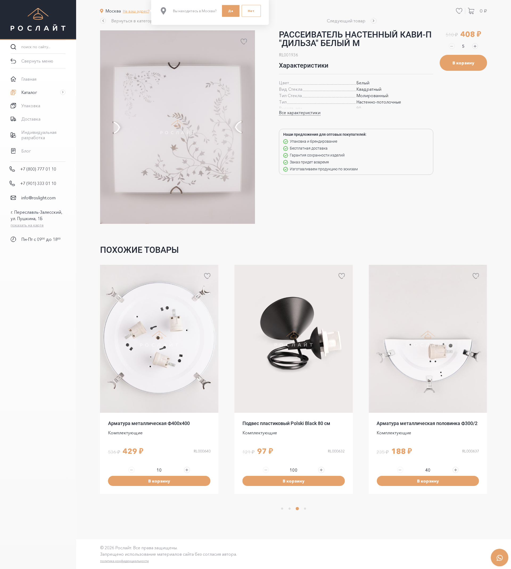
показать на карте (27, 225)
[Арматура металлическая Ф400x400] (159, 339)
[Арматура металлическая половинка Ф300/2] (428, 339)
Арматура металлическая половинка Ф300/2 (427, 423)
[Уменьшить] (452, 46)
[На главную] (38, 20)
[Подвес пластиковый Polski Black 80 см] (293, 339)
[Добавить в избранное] (244, 41)
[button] (129, 21)
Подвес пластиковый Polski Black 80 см (286, 423)
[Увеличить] (475, 46)
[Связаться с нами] (499, 557)
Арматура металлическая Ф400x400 (149, 423)
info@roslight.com (38, 197)
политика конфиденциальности (124, 561)
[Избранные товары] (459, 11)
